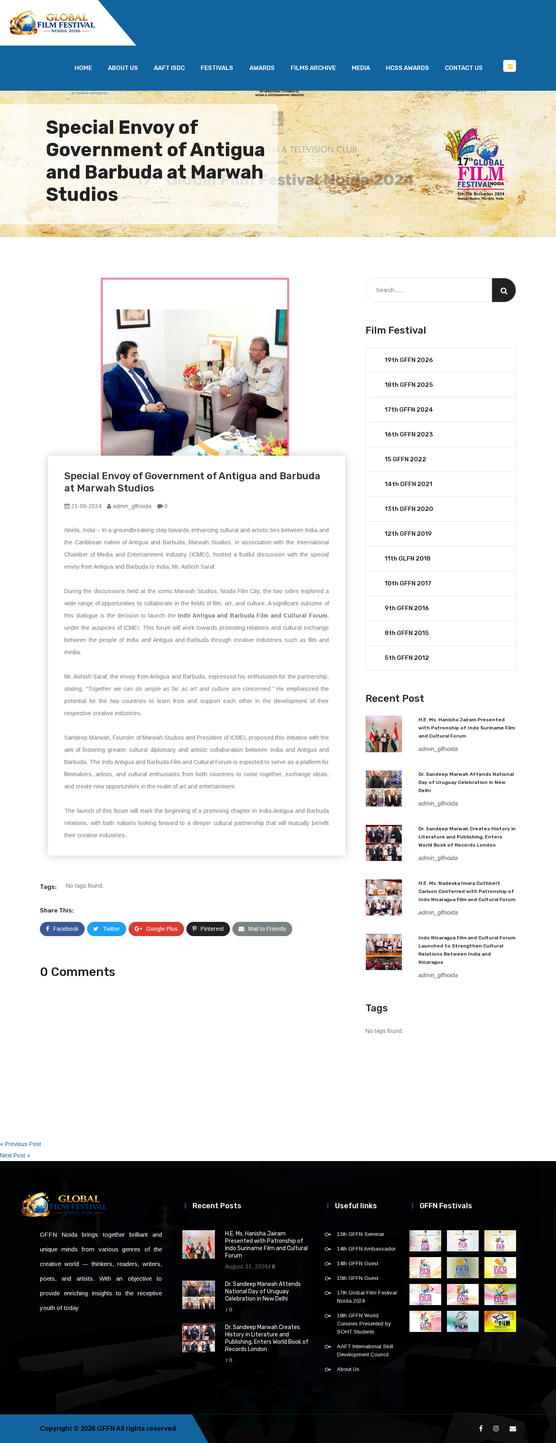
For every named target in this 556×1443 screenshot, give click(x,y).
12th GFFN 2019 (408, 533)
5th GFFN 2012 (407, 657)
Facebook (66, 929)
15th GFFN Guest (357, 1278)
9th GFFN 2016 (407, 608)
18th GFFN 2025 (409, 385)
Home (83, 68)
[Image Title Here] (425, 1240)
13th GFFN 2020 (409, 509)
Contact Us (464, 68)
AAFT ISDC (169, 68)
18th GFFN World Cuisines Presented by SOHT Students (364, 1323)
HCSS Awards (407, 68)
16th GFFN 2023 (409, 434)
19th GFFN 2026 (409, 360)
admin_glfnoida (131, 506)
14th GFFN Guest (357, 1263)
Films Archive (313, 68)
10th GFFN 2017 (408, 583)
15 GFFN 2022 (405, 459)
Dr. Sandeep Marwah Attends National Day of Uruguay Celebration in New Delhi (466, 782)
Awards (262, 68)
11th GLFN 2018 (408, 558)
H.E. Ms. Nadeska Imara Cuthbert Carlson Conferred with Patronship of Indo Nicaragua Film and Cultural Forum (466, 891)
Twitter (111, 929)
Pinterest (212, 929)
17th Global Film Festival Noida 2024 (367, 1297)
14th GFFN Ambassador (366, 1249)
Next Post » (15, 1155)
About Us (123, 68)
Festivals (217, 68)
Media (361, 68)
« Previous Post (20, 1144)
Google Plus (162, 929)
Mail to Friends (267, 929)
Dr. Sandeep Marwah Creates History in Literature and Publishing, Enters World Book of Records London (467, 837)
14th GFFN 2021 (408, 484)
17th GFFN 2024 (409, 409)
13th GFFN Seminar (360, 1234)
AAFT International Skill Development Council (365, 1350)
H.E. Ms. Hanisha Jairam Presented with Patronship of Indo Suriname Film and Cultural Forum (466, 728)
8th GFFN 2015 (407, 633)
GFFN (106, 1428)
